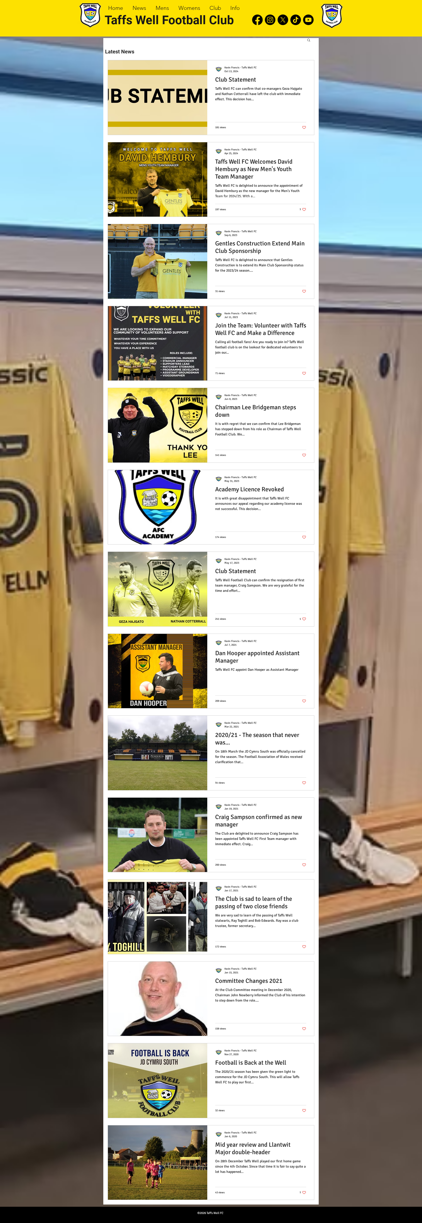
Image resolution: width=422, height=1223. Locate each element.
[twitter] (283, 20)
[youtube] (308, 20)
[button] (309, 40)
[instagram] (270, 20)
